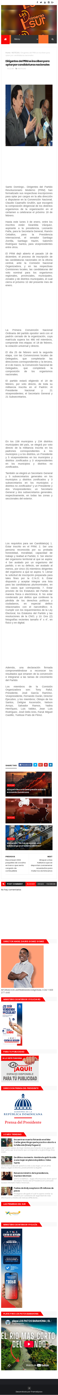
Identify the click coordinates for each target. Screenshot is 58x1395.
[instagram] (48, 2)
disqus (41, 884)
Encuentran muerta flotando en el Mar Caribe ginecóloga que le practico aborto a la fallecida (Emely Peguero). (35, 1142)
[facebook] (37, 2)
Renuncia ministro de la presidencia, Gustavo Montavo (31, 1174)
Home (7, 52)
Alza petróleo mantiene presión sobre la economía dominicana (26, 791)
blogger (31, 884)
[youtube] (44, 2)
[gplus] (52, 2)
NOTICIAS (15, 52)
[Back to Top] (29, 1388)
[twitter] (41, 2)
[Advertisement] (29, 167)
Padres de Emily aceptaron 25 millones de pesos (34, 1189)
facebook (51, 884)
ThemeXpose (36, 1391)
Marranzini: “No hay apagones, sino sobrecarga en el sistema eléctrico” (24, 844)
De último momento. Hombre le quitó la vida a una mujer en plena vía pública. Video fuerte (35, 1160)
